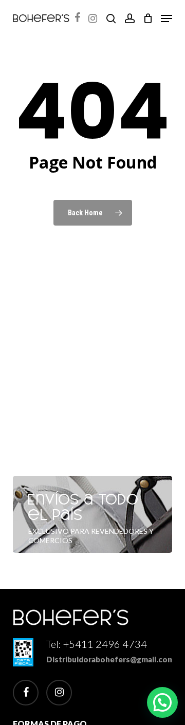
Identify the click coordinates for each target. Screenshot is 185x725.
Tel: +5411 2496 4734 (96, 644)
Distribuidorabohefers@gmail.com (110, 659)
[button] (166, 18)
